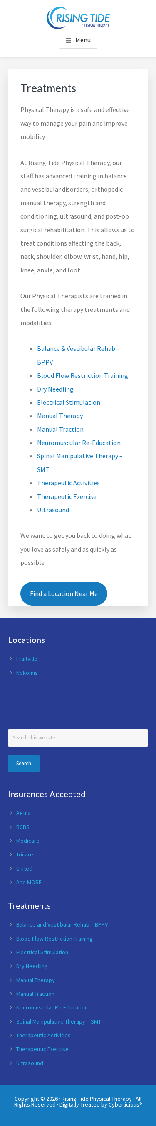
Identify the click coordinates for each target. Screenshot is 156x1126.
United (24, 868)
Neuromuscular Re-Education (79, 442)
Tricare (24, 854)
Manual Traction (60, 429)
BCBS (23, 827)
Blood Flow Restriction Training (82, 375)
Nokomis (27, 672)
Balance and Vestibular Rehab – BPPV (62, 924)
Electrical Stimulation (68, 402)
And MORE (29, 882)
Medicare (28, 840)
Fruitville (26, 658)
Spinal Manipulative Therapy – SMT (58, 1021)
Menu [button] (83, 40)
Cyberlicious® (125, 1104)
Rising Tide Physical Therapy (97, 1098)
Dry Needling (55, 389)
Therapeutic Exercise (67, 496)
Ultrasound (53, 510)
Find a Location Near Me (64, 593)
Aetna (23, 813)
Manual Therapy (60, 415)
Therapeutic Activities (68, 483)
